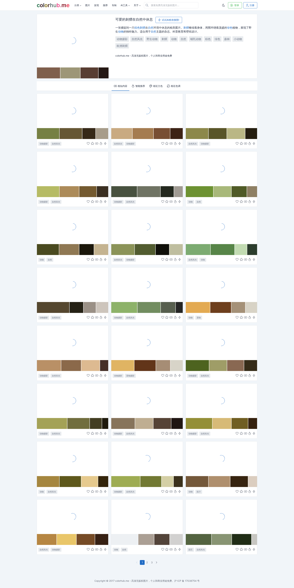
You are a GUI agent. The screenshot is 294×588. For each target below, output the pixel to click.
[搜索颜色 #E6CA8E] (89, 481)
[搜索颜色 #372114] (101, 539)
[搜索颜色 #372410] (239, 481)
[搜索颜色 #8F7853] (69, 249)
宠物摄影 (130, 375)
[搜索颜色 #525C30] (145, 249)
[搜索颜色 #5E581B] (70, 481)
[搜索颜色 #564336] (162, 423)
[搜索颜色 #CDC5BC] (102, 307)
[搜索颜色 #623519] (145, 365)
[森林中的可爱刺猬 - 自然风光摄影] (72, 169)
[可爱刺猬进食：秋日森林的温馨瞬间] (221, 343)
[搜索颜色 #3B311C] (178, 481)
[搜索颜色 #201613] (177, 423)
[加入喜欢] (88, 143)
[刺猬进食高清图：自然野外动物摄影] (147, 401)
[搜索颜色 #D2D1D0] (176, 539)
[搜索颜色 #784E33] (162, 133)
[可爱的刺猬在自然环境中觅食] (147, 111)
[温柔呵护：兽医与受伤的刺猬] (221, 459)
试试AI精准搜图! (170, 19)
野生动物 (152, 39)
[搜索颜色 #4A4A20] (48, 249)
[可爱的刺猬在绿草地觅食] (221, 169)
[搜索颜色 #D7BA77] (222, 423)
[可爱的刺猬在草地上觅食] (147, 169)
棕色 (137, 27)
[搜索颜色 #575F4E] (168, 307)
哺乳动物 (195, 39)
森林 (227, 39)
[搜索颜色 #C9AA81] (122, 133)
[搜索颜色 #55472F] (53, 307)
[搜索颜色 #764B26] (86, 539)
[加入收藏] (92, 143)
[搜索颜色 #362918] (89, 133)
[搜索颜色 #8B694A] (71, 365)
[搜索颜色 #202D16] (242, 539)
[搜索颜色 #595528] (218, 133)
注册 (252, 5)
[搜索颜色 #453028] (104, 365)
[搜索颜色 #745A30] (88, 191)
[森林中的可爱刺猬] (72, 111)
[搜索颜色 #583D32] (89, 72)
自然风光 (137, 39)
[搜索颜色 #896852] (235, 365)
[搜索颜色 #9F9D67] (218, 365)
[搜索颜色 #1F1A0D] (105, 423)
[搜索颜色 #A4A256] (52, 423)
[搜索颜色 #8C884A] (197, 133)
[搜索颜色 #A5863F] (48, 481)
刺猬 (142, 27)
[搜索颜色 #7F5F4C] (48, 72)
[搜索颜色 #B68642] (47, 539)
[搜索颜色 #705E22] (240, 423)
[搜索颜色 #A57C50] (143, 133)
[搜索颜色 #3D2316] (176, 133)
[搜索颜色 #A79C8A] (102, 133)
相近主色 (158, 85)
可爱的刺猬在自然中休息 (134, 20)
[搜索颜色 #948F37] (199, 423)
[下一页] (157, 562)
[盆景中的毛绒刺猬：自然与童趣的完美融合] (221, 517)
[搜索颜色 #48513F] (124, 191)
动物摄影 (122, 39)
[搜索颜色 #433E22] (96, 423)
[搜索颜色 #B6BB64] (48, 191)
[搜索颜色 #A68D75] (163, 365)
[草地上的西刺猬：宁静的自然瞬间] (147, 285)
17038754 (191, 580)
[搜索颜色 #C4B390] (101, 249)
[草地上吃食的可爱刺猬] (147, 459)
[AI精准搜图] (105, 143)
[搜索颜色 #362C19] (250, 365)
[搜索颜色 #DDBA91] (90, 365)
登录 (236, 5)
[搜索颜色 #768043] (48, 133)
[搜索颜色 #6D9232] (200, 191)
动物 (121, 31)
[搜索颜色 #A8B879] (222, 191)
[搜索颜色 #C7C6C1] (254, 539)
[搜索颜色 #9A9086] (90, 307)
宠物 (199, 317)
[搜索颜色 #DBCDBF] (252, 481)
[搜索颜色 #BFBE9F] (176, 249)
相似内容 (122, 85)
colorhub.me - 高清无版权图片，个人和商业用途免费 (143, 580)
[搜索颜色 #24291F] (167, 191)
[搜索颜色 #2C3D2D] (252, 249)
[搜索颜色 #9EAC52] (125, 481)
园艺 (191, 549)
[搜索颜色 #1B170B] (86, 249)
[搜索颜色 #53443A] (162, 539)
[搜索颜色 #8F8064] (252, 191)
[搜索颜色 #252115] (77, 307)
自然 (150, 27)
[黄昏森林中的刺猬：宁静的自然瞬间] (72, 285)
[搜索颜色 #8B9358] (123, 249)
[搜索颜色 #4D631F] (197, 365)
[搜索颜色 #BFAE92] (144, 423)
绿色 (229, 27)
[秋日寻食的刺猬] (72, 517)
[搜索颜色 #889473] (222, 539)
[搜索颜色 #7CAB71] (198, 249)
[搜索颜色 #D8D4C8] (176, 365)
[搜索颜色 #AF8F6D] (219, 481)
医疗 (199, 491)
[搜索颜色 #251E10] (251, 133)
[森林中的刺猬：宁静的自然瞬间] (221, 111)
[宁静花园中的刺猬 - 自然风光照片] (221, 227)
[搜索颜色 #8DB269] (124, 307)
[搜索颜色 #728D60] (149, 307)
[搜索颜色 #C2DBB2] (241, 249)
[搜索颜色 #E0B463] (122, 365)
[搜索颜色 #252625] (179, 307)
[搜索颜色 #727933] (150, 481)
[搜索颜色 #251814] (104, 72)
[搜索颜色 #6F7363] (149, 191)
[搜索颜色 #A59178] (238, 307)
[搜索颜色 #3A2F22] (102, 191)
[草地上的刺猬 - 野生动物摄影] (147, 227)
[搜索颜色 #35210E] (252, 423)
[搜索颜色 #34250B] (103, 481)
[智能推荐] (101, 143)
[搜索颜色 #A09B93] (178, 191)
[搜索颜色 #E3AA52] (198, 307)
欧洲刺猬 (122, 46)
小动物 (238, 39)
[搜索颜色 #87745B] (123, 423)
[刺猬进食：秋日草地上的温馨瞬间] (221, 401)
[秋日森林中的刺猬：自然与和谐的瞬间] (72, 401)
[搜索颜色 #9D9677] (70, 72)
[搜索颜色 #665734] (71, 133)
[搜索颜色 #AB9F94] (146, 539)
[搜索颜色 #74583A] (197, 481)
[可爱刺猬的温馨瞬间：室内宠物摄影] (147, 343)
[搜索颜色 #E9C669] (67, 539)
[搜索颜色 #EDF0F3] (124, 539)
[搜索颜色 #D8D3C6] (251, 307)
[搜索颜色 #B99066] (49, 365)
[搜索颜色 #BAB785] (236, 133)
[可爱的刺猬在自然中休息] (73, 40)
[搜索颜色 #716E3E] (78, 423)
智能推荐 (140, 85)
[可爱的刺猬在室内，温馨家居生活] (221, 285)
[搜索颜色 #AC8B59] (69, 191)
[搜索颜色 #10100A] (162, 249)
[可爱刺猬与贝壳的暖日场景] (147, 517)
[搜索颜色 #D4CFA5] (168, 481)
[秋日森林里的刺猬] (72, 343)
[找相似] (97, 143)
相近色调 (175, 85)
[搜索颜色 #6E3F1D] (220, 307)
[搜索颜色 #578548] (223, 249)
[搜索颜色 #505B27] (239, 191)
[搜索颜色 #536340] (199, 539)
